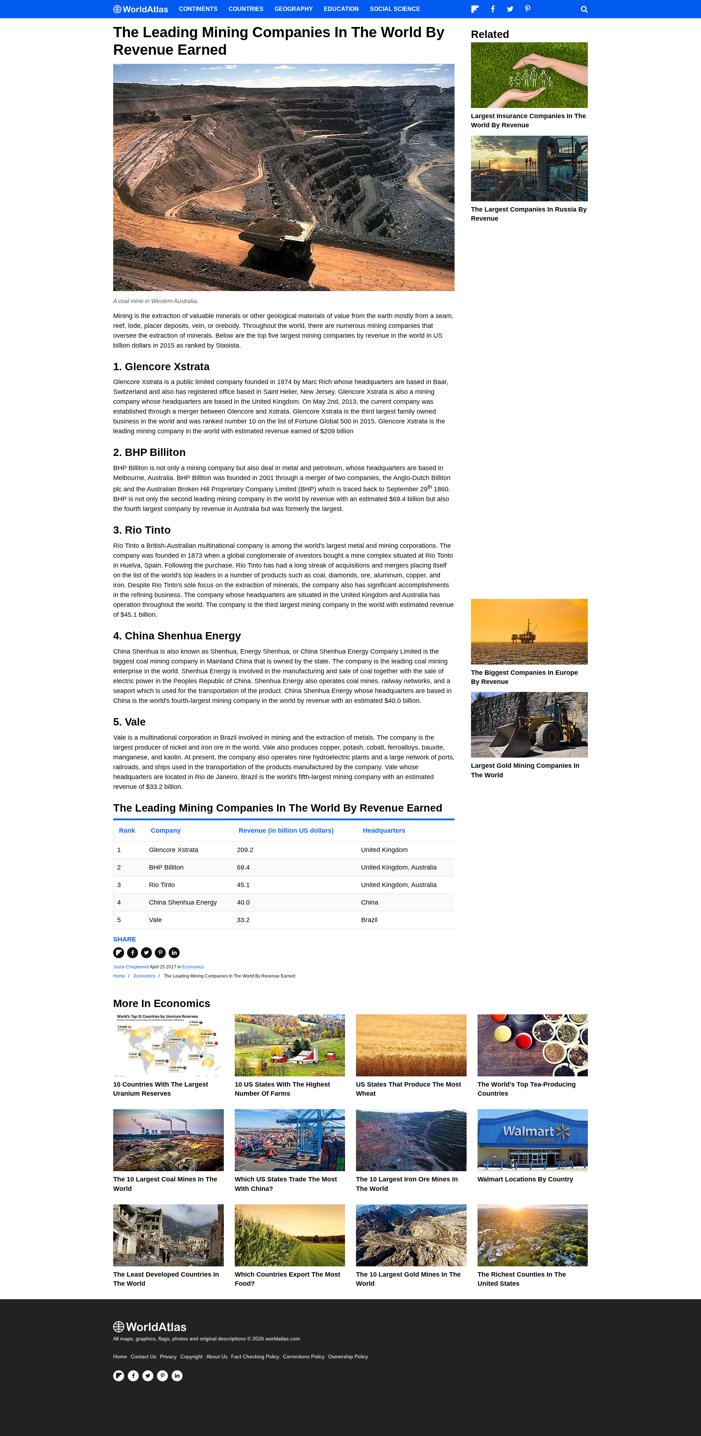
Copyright (191, 1356)
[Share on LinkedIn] (174, 952)
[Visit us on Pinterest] (162, 1375)
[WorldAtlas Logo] (143, 9)
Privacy (168, 1356)
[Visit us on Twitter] (147, 1375)
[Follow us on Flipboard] (118, 1375)
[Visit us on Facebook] (133, 1375)
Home (120, 1356)
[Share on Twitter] (146, 952)
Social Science (395, 9)
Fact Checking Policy (255, 1356)
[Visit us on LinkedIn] (177, 1375)
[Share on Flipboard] (118, 952)
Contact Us (143, 1356)
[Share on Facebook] (132, 952)
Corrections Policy (304, 1356)
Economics (193, 966)
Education (341, 9)
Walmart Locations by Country (525, 1179)
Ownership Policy (348, 1356)
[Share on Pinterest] (160, 952)
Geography (294, 9)
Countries (246, 9)
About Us (216, 1356)
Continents (198, 9)
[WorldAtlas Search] (584, 9)
